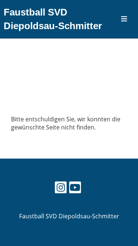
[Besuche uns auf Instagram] (61, 189)
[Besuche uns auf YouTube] (75, 189)
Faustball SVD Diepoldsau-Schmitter (53, 19)
